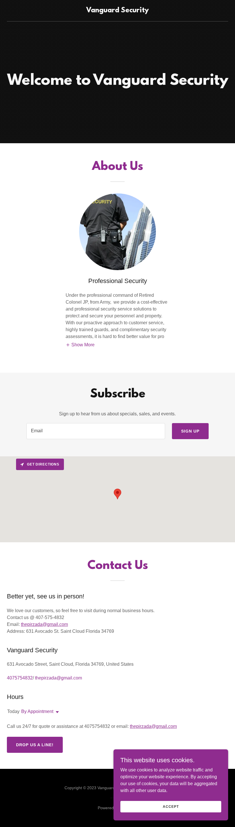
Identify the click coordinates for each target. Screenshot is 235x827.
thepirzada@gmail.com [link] (58, 677)
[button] (80, 345)
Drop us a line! (35, 744)
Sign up (190, 431)
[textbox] (95, 431)
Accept (171, 806)
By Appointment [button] (37, 711)
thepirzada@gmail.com (44, 624)
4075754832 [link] (20, 677)
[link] (117, 10)
